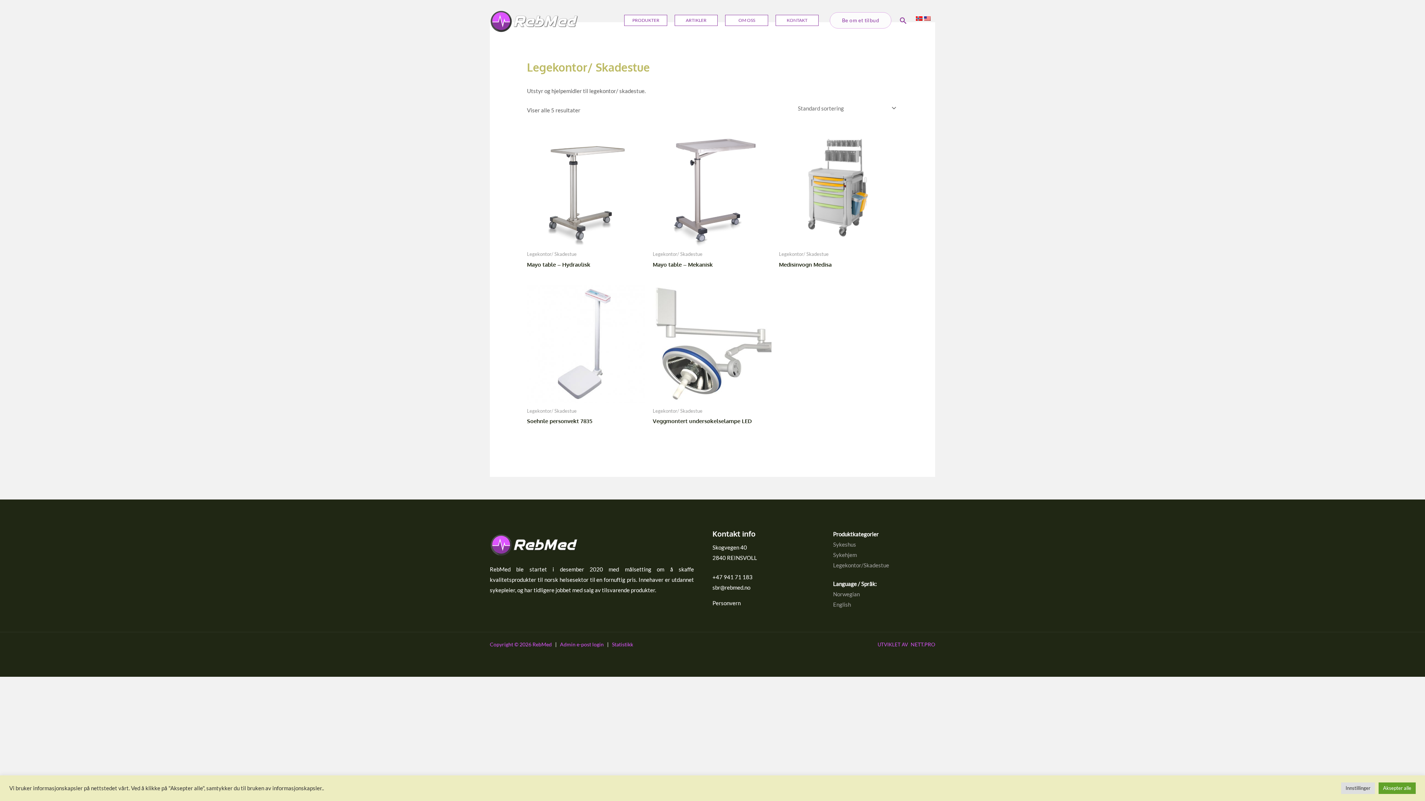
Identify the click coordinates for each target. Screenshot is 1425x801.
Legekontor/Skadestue (861, 565)
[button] (860, 20)
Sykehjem (845, 554)
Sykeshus (844, 544)
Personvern (726, 603)
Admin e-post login (582, 644)
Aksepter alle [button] (1397, 788)
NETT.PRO (906, 644)
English (842, 604)
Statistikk (622, 644)
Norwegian (846, 594)
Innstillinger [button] (1358, 788)
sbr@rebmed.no (731, 587)
